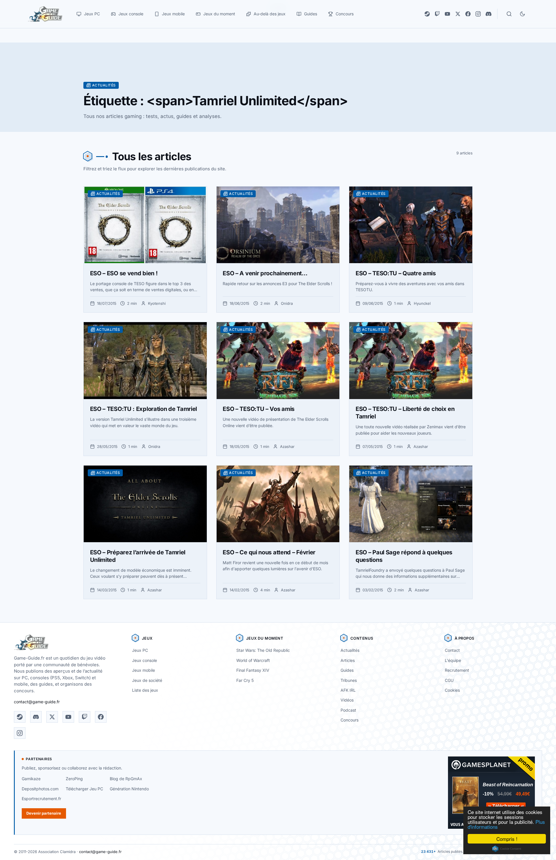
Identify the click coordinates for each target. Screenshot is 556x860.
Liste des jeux (145, 690)
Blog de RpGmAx (126, 778)
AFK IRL (348, 690)
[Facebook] (468, 14)
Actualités (350, 650)
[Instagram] (478, 14)
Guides (347, 670)
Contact (452, 650)
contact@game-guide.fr (37, 701)
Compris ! (506, 838)
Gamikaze (31, 778)
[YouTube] (447, 14)
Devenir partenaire (43, 813)
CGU (449, 680)
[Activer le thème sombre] (522, 14)
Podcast (348, 710)
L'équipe (453, 660)
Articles (348, 660)
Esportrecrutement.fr (41, 798)
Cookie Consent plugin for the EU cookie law (506, 849)
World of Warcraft (253, 660)
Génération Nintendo (129, 788)
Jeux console (144, 660)
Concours (350, 719)
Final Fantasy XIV (252, 670)
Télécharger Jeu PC (84, 788)
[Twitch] (437, 14)
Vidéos (347, 699)
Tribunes (349, 680)
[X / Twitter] (457, 14)
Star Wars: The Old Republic (263, 650)
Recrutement (457, 670)
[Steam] (427, 14)
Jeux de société (147, 680)
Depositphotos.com (40, 788)
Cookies (452, 690)
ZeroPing (74, 778)
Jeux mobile (143, 670)
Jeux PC (140, 650)
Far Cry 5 (245, 680)
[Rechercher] (509, 14)
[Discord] (488, 14)
